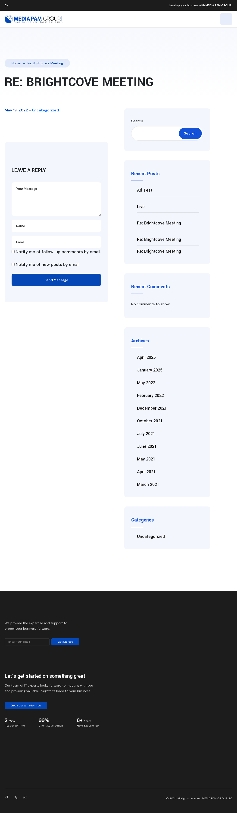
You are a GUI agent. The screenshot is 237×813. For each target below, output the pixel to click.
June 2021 (147, 446)
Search (137, 121)
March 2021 (148, 485)
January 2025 (149, 370)
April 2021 (146, 472)
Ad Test (144, 190)
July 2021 (146, 434)
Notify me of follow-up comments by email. (58, 252)
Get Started (65, 642)
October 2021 (150, 421)
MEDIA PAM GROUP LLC (217, 798)
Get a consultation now (26, 705)
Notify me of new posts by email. (48, 264)
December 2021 (152, 408)
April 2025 (146, 357)
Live (141, 207)
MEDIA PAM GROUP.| (219, 5)
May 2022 (146, 383)
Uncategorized (45, 110)
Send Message (56, 280)
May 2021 (146, 459)
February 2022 (150, 396)
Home (16, 63)
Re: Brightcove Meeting (159, 223)
